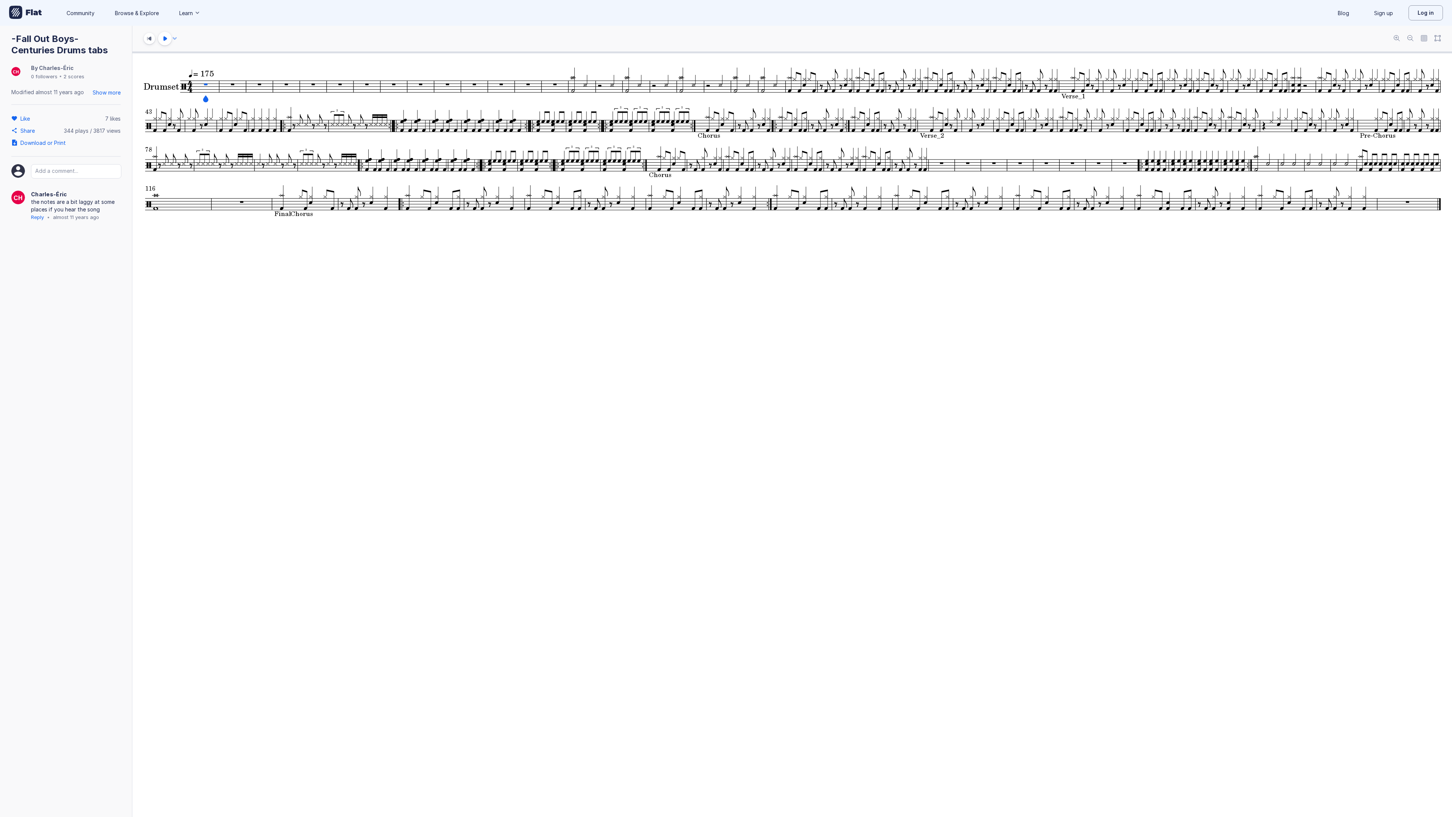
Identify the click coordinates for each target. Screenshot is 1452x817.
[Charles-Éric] (15, 72)
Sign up (1383, 13)
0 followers (44, 76)
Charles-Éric (56, 68)
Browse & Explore (137, 13)
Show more (107, 92)
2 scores (74, 76)
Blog (1343, 13)
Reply (37, 217)
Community (81, 13)
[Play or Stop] (165, 38)
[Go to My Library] (25, 13)
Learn (186, 13)
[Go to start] (149, 38)
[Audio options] (175, 38)
